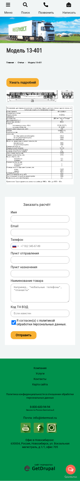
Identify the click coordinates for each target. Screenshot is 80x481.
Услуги (40, 373)
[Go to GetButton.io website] (70, 477)
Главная (10, 62)
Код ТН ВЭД (19, 307)
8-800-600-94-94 (40, 407)
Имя (14, 212)
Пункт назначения (24, 267)
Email (14, 226)
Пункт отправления (25, 253)
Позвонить (46, 12)
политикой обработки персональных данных (41, 322)
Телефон (17, 240)
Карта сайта (40, 384)
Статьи (21, 62)
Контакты (40, 379)
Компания (40, 368)
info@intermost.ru (45, 418)
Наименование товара (27, 281)
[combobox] (15, 246)
